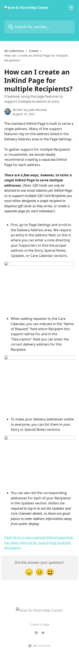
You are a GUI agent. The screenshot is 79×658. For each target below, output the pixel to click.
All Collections (14, 51)
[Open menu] (71, 7)
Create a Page (39, 624)
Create (33, 51)
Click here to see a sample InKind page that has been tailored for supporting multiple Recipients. (39, 542)
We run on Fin (42, 645)
